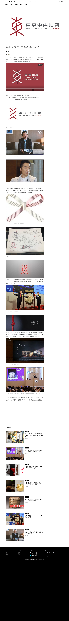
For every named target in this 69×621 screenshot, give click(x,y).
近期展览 (21, 4)
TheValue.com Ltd (34, 559)
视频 (26, 4)
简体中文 (7, 553)
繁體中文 (7, 552)
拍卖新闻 (16, 4)
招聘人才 (19, 553)
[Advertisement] (25, 413)
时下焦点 (6, 4)
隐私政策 (19, 554)
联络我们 (19, 552)
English (7, 554)
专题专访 (11, 4)
